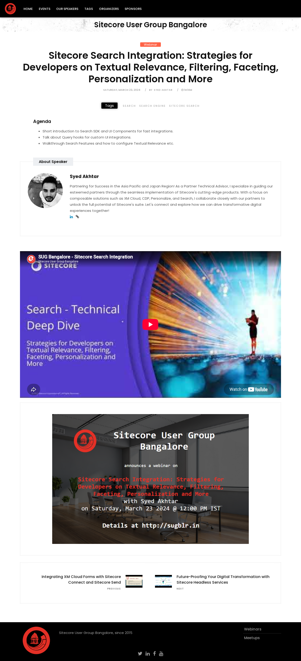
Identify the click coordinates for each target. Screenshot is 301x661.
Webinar (150, 44)
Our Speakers (67, 9)
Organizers (109, 9)
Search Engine (152, 106)
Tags (88, 9)
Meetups (252, 637)
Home (28, 9)
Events (44, 9)
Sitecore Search (184, 106)
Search (129, 106)
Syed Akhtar (163, 90)
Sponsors (133, 9)
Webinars (252, 629)
